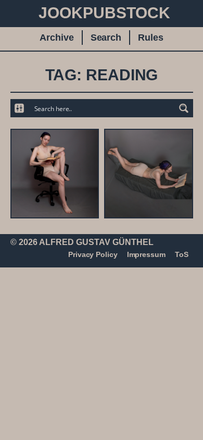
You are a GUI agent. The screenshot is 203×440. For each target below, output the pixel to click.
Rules (150, 37)
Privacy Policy (93, 254)
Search (106, 37)
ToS (181, 254)
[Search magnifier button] (184, 108)
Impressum (146, 254)
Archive (56, 37)
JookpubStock (104, 12)
